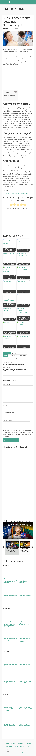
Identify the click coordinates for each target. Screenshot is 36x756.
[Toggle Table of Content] (15, 92)
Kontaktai (20, 743)
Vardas (5, 405)
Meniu (9, 2)
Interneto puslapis (8, 420)
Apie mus (28, 743)
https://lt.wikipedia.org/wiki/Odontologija (18, 193)
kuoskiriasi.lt (18, 9)
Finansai (6, 608)
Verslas (6, 694)
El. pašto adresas (8, 413)
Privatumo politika (10, 743)
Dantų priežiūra (22, 355)
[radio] (11, 205)
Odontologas (6, 358)
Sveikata (7, 565)
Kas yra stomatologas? (11, 97)
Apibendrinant (8, 99)
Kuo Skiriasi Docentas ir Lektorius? (13, 364)
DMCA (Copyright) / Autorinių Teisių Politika (18, 746)
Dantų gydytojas (13, 355)
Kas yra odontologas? (10, 95)
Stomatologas (14, 358)
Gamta (6, 651)
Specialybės (15, 353)
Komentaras (7, 384)
